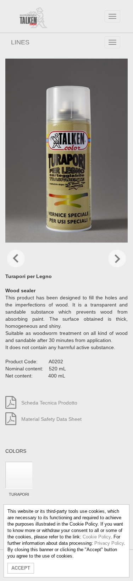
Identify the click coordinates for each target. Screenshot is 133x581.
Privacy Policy (109, 543)
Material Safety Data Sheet (51, 419)
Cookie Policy (97, 536)
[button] (16, 259)
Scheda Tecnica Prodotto (48, 403)
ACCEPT (20, 568)
